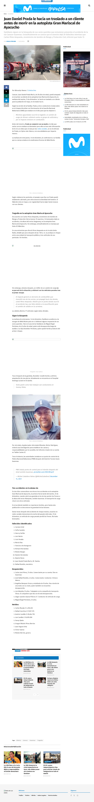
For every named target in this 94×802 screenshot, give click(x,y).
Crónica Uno (32, 90)
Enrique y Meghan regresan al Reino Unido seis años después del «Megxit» (52, 681)
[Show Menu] (5, 5)
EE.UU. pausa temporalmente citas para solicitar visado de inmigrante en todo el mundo (51, 769)
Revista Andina (52, 795)
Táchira (27, 795)
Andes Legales (42, 795)
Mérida (33, 795)
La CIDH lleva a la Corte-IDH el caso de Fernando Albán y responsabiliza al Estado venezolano (77, 100)
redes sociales (42, 129)
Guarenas (32, 740)
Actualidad (10, 14)
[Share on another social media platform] (6, 105)
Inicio (5, 14)
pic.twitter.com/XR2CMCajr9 (44, 472)
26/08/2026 (27, 673)
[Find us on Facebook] (71, 796)
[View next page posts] (38, 694)
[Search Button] (89, 5)
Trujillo (21, 795)
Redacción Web (11, 41)
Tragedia (40, 740)
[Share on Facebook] (6, 87)
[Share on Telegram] (6, 100)
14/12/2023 (22, 41)
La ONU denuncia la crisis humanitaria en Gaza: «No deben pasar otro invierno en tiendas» (52, 667)
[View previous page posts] (34, 694)
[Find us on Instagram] (77, 796)
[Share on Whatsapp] (6, 96)
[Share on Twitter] (6, 91)
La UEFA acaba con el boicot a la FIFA (75, 122)
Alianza (19, 740)
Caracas (25, 740)
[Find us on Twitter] (74, 795)
